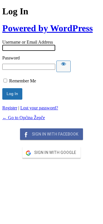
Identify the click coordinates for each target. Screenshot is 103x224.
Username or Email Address (27, 42)
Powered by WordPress (47, 28)
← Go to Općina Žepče (23, 117)
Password (11, 57)
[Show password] (63, 66)
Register (9, 107)
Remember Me (22, 80)
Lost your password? (39, 107)
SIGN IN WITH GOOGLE (54, 152)
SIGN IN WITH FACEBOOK (54, 134)
